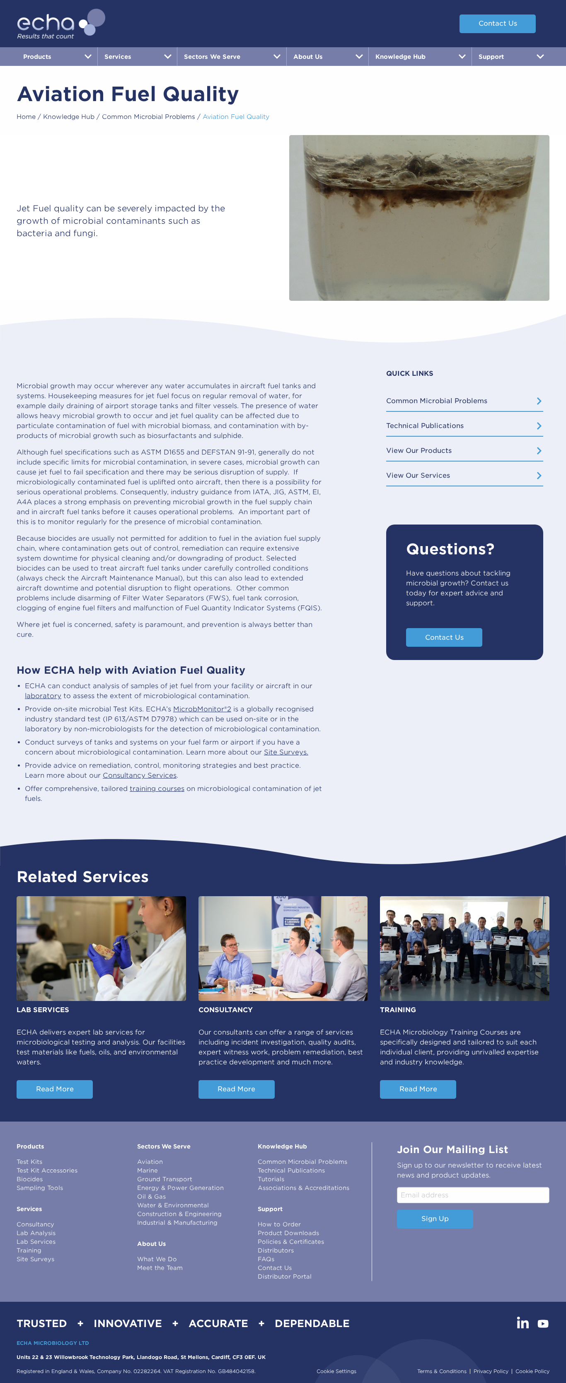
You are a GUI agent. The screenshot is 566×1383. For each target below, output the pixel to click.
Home (26, 117)
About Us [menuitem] (308, 56)
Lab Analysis (36, 1233)
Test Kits (29, 1161)
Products (30, 1146)
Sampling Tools (40, 1188)
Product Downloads (288, 1233)
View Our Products (419, 451)
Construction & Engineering (179, 1214)
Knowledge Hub (68, 117)
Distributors (276, 1250)
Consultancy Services (140, 775)
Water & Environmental (173, 1205)
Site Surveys (35, 1259)
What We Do (157, 1259)
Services (29, 1209)
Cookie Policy (532, 1371)
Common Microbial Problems (148, 117)
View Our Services (418, 475)
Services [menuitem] (117, 56)
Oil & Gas (151, 1196)
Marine (147, 1170)
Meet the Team (160, 1268)
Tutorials (271, 1179)
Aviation (150, 1161)
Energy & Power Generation (180, 1188)
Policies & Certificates (291, 1241)
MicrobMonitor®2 (202, 709)
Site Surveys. (286, 752)
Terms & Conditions (442, 1371)
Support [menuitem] (491, 56)
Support (270, 1209)
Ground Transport (164, 1179)
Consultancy (35, 1224)
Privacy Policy (491, 1371)
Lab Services (36, 1241)
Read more (55, 1089)
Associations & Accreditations (303, 1188)
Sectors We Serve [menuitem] (212, 56)
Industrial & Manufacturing (177, 1222)
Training (29, 1250)
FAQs (266, 1259)
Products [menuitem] (37, 56)
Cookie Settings (336, 1371)
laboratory (43, 696)
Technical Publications (425, 426)
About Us (151, 1243)
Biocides (30, 1179)
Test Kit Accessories (47, 1170)
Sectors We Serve (164, 1146)
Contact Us (498, 23)
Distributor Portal (285, 1276)
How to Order (279, 1224)
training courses (157, 789)
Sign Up (435, 1219)
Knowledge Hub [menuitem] (400, 56)
